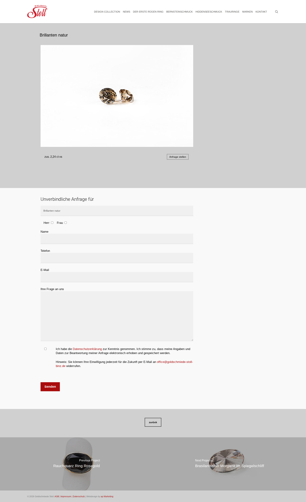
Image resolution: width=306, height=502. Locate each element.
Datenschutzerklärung (87, 349)
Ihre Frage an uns (52, 289)
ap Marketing (107, 496)
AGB (57, 496)
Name (44, 231)
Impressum (66, 496)
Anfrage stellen (177, 156)
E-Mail (45, 270)
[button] (153, 422)
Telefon (45, 251)
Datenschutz (79, 496)
